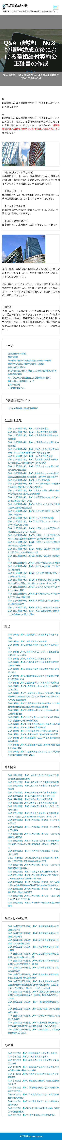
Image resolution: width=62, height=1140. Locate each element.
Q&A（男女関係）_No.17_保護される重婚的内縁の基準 (33, 871)
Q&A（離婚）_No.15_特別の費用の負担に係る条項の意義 (34, 724)
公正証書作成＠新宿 (17, 353)
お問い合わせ (14, 384)
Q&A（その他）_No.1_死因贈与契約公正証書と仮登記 (32, 1053)
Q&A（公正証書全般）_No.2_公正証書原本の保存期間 (32, 432)
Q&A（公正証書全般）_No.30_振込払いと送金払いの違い (34, 607)
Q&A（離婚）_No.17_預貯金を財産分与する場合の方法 (33, 731)
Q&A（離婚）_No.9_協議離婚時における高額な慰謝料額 (33, 683)
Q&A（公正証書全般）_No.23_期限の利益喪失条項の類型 (34, 563)
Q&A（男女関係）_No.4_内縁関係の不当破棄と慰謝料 (32, 792)
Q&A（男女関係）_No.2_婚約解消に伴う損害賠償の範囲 (33, 782)
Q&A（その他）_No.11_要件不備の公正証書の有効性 (32, 1115)
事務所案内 (13, 357)
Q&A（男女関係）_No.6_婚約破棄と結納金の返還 (30, 799)
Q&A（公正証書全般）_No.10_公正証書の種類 (29, 480)
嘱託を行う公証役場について (21, 381)
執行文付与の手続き (17, 367)
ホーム (29, 71)
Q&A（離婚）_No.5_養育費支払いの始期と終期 (29, 658)
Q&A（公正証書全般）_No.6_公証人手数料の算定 (30, 456)
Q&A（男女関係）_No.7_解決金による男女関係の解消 (32, 803)
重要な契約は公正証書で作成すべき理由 (26, 364)
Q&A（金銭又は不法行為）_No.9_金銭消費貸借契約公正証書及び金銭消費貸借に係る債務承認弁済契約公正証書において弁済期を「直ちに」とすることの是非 (33, 984)
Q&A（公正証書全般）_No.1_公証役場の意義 (28, 428)
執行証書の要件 (15, 374)
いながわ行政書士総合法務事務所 (23, 408)
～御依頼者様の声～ (17, 388)
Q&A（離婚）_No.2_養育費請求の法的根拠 (27, 641)
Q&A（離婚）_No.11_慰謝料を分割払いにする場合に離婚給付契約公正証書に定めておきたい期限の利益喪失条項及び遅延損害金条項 (34, 696)
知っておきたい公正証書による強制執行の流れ (29, 378)
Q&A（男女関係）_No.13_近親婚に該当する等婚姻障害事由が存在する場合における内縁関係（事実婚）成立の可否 (34, 844)
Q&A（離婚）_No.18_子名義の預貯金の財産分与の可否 (33, 734)
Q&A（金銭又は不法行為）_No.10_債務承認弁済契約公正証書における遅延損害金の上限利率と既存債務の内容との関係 (34, 995)
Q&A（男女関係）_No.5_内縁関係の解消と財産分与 (31, 796)
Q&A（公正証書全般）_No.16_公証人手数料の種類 (31, 518)
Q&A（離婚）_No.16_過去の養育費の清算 (27, 727)
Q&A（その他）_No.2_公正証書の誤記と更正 (28, 1056)
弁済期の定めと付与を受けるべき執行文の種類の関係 (32, 371)
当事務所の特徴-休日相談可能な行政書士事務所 (29, 360)
